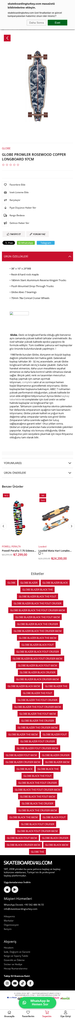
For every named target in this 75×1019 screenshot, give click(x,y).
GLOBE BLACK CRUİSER (55, 838)
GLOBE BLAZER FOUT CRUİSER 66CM (37, 748)
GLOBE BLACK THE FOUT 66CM (37, 796)
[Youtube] (15, 983)
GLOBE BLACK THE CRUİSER (37, 803)
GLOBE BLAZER (29, 582)
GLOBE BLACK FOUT (54, 817)
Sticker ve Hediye (13, 964)
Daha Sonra (36, 22)
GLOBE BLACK (24, 769)
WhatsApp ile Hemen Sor (40, 1002)
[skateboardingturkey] (28, 863)
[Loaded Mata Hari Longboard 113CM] (55, 518)
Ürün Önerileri (15, 473)
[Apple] (7, 889)
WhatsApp (27, 243)
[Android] (15, 889)
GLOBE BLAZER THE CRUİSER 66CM (38, 727)
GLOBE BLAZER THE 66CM (23, 734)
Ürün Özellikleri (16, 256)
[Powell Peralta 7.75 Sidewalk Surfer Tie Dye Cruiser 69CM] (19, 518)
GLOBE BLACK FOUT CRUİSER (37, 824)
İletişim (8, 929)
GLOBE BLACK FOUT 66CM (22, 838)
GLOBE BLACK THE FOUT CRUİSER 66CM (37, 789)
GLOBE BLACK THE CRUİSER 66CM (37, 810)
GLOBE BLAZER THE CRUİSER (37, 720)
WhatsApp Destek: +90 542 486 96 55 (24, 905)
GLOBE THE (37, 851)
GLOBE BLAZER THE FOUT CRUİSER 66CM (37, 707)
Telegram (46, 243)
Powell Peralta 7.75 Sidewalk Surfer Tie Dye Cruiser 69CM (19, 550)
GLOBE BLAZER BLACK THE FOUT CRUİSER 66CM (37, 610)
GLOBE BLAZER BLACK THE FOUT (37, 596)
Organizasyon (11, 924)
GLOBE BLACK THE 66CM (23, 817)
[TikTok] (22, 983)
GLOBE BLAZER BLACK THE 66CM (37, 638)
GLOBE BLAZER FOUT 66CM (21, 755)
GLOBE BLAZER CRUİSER (55, 755)
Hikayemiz (9, 916)
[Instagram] (7, 983)
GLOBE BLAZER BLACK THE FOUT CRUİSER (37, 603)
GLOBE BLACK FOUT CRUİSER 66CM (37, 831)
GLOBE (11, 582)
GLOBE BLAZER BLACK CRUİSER (37, 672)
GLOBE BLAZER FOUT (55, 734)
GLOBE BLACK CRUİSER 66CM (23, 845)
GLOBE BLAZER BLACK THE (37, 589)
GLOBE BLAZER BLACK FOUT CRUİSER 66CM (37, 658)
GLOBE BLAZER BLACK (55, 582)
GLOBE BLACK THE (48, 769)
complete (27, 382)
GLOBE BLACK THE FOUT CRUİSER (37, 782)
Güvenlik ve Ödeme (14, 960)
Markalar (9, 920)
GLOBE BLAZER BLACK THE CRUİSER (37, 624)
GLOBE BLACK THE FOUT (37, 776)
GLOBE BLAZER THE (56, 686)
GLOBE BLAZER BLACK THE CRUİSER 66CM (38, 631)
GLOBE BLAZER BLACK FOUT (38, 644)
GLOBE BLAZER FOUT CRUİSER (37, 741)
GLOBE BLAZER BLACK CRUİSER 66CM (37, 679)
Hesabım (8, 947)
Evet (57, 22)
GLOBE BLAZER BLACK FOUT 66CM (37, 665)
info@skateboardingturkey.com (20, 909)
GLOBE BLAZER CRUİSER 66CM (23, 762)
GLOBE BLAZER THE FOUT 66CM (37, 713)
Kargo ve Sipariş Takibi (16, 955)
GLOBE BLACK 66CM (56, 845)
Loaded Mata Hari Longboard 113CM (55, 550)
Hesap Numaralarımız (16, 968)
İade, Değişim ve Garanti (17, 951)
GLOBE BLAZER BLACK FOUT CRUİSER (37, 651)
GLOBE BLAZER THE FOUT (37, 693)
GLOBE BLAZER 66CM (57, 762)
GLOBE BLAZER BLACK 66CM (24, 686)
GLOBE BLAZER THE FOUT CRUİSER (37, 700)
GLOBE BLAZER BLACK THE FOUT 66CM (37, 617)
